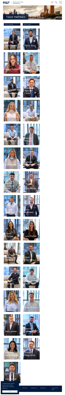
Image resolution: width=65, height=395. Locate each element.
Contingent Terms (34, 387)
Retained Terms (43, 387)
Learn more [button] (4, 388)
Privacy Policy (24, 387)
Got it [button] (10, 391)
